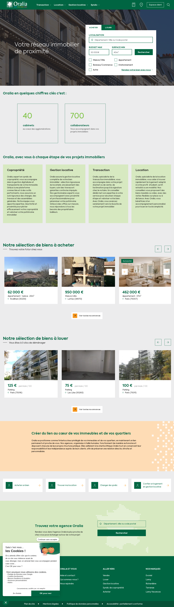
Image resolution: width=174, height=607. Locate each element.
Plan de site (29, 604)
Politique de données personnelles (83, 604)
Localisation (96, 35)
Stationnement (126, 65)
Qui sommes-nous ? (69, 580)
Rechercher (144, 52)
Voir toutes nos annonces (89, 316)
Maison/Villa (99, 60)
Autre (95, 70)
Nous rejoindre (67, 584)
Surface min (118, 47)
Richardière (151, 584)
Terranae (150, 588)
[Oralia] (17, 5)
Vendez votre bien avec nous (136, 70)
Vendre (106, 576)
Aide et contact (67, 576)
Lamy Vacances (153, 592)
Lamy (148, 580)
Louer (108, 28)
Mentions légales (51, 604)
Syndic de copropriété (113, 588)
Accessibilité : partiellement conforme (125, 604)
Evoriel (149, 576)
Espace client (155, 5)
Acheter (93, 28)
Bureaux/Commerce (103, 65)
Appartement (125, 60)
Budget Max (95, 47)
